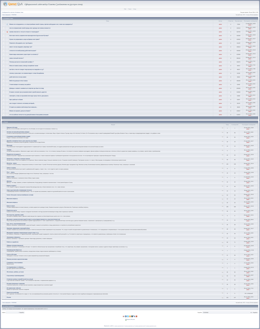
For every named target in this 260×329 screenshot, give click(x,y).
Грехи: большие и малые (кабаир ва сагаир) (20, 195)
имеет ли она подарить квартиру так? (20, 47)
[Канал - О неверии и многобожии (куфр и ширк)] (222, 137)
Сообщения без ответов (8, 12)
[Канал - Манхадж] (222, 146)
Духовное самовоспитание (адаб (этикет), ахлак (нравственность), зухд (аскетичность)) (33, 219)
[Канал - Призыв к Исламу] (222, 128)
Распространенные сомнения (16, 283)
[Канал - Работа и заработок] (222, 242)
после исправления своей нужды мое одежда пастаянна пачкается (29, 28)
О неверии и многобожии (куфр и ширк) (18, 136)
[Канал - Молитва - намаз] (222, 164)
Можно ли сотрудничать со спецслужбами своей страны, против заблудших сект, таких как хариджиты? (41, 24)
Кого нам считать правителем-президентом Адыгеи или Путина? (29, 35)
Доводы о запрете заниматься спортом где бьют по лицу (26, 88)
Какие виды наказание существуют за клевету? (23, 54)
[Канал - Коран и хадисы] (222, 186)
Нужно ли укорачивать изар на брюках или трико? (24, 39)
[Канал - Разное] (222, 298)
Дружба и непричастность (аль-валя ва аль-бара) (22, 141)
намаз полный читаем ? (16, 58)
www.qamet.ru (129, 326)
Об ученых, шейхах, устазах (15, 272)
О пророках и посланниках (15, 262)
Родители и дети (12, 210)
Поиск (129, 9)
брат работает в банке (16, 99)
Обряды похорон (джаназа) (15, 245)
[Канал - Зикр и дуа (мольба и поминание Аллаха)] (222, 190)
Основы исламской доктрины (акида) (18, 132)
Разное (9, 297)
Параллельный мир (13, 292)
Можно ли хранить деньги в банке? (19, 111)
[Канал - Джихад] (222, 182)
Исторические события (14, 288)
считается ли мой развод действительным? (22, 50)
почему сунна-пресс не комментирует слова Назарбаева (26, 73)
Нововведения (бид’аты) (14, 250)
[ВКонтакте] (126, 316)
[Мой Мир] (132, 316)
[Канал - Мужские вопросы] (222, 199)
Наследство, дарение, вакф (15, 215)
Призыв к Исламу (12, 127)
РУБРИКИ (14, 14)
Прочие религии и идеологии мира (17, 259)
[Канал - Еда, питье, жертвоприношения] (222, 224)
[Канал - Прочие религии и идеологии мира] (222, 260)
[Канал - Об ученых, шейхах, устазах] (222, 272)
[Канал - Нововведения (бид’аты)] (222, 250)
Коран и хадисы (11, 185)
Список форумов (6, 14)
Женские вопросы (12, 202)
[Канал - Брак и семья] (222, 206)
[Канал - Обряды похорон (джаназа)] (222, 246)
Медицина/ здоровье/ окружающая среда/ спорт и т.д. (23, 232)
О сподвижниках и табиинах (15, 267)
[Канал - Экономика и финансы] (222, 238)
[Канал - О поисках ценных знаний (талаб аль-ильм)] (222, 279)
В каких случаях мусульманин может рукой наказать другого (28, 92)
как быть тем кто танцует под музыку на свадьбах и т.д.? (26, 69)
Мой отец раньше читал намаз (18, 80)
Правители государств (14, 154)
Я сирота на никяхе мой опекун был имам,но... (23, 107)
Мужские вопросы (12, 198)
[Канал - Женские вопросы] (222, 203)
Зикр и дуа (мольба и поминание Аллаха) (19, 190)
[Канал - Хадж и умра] (222, 177)
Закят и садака (11, 167)
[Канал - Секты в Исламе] (222, 255)
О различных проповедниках (15, 275)
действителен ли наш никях (17, 77)
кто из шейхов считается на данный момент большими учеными (28, 114)
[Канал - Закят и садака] (222, 168)
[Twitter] (128, 316)
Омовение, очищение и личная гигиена (18, 159)
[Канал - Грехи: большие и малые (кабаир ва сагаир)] (222, 195)
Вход (134, 9)
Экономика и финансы (13, 237)
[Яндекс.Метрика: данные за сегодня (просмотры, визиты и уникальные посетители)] (130, 319)
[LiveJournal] (134, 316)
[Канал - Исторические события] (222, 288)
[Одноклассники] (130, 316)
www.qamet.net (140, 326)
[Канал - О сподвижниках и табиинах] (222, 267)
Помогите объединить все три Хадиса (20, 43)
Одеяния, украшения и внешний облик (18, 228)
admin (220, 24)
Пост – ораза (10, 172)
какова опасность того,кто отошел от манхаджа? (24, 32)
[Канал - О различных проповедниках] (222, 276)
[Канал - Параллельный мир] (222, 293)
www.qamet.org (151, 326)
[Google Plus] (136, 316)
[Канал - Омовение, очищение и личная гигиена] (222, 159)
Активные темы (19, 12)
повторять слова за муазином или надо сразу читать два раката (28, 96)
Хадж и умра (10, 176)
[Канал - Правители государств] (222, 155)
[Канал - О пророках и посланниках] (222, 263)
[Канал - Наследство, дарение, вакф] (222, 215)
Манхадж (9, 145)
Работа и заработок (12, 242)
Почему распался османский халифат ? (21, 62)
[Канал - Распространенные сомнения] (222, 284)
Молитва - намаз (12, 163)
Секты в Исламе (12, 254)
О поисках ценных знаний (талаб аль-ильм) (20, 279)
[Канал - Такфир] (222, 150)
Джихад (9, 181)
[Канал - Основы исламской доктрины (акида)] (222, 132)
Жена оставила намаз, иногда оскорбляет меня (23, 65)
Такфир (9, 150)
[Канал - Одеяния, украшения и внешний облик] (222, 229)
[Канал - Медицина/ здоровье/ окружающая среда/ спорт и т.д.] (222, 233)
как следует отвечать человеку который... (22, 103)
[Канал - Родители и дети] (222, 211)
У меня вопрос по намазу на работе (20, 84)
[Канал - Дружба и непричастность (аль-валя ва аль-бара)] (222, 141)
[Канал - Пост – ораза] (222, 173)
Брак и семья (11, 206)
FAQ (125, 9)
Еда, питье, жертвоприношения (16, 224)
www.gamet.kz (119, 326)
